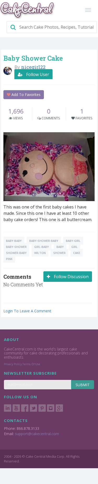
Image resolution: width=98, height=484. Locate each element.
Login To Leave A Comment (27, 310)
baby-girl (73, 241)
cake (76, 253)
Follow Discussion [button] (71, 276)
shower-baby (16, 253)
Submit (83, 384)
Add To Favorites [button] (25, 94)
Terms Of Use (31, 364)
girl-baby (41, 247)
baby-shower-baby (43, 241)
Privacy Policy (13, 364)
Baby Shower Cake (33, 58)
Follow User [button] (37, 74)
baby (60, 247)
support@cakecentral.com (37, 433)
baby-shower (16, 247)
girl (74, 247)
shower (59, 253)
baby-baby (14, 241)
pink (9, 259)
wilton (40, 253)
